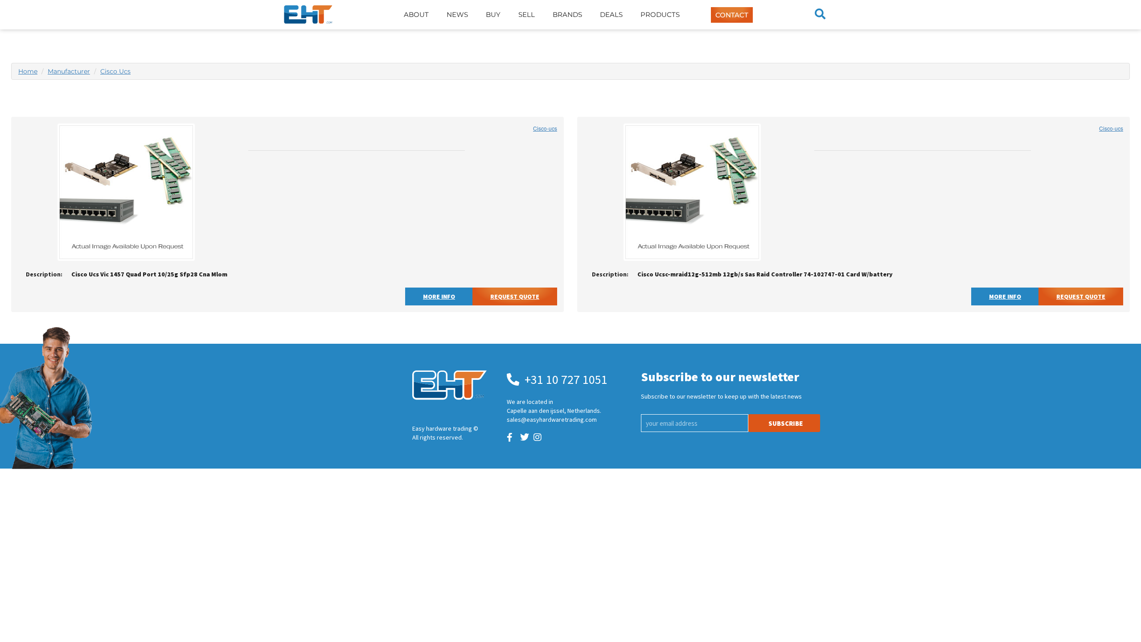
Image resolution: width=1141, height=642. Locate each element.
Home (27, 71)
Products (660, 14)
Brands (567, 14)
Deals (611, 14)
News (457, 14)
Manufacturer (69, 71)
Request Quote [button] (514, 296)
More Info (439, 296)
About (416, 14)
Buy (493, 14)
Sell (526, 14)
